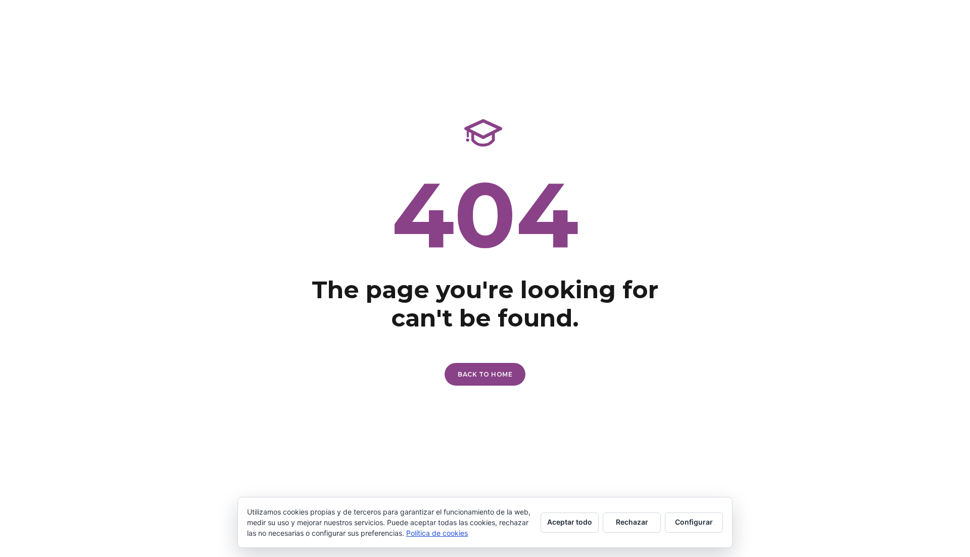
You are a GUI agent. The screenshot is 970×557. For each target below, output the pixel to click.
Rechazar (632, 522)
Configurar (694, 522)
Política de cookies (437, 533)
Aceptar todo (569, 522)
